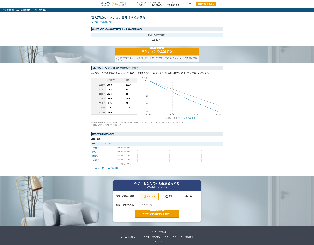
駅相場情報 (25, 10)
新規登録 (162, 232)
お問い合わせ (144, 237)
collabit (159, 241)
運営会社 (189, 237)
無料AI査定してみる (206, 4)
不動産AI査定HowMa (11, 10)
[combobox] (169, 204)
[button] (174, 4)
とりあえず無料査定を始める (157, 214)
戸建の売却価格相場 (103, 22)
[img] (181, 97)
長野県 (34, 10)
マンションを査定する (157, 51)
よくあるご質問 (128, 237)
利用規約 (156, 237)
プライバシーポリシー (172, 237)
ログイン (152, 232)
